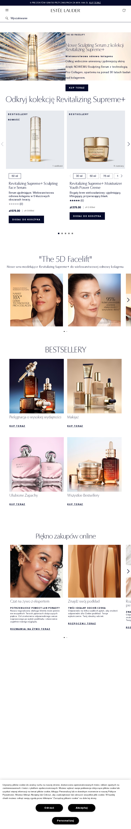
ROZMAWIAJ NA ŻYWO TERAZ (30, 629)
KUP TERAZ (77, 87)
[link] (37, 300)
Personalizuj (65, 820)
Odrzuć (49, 808)
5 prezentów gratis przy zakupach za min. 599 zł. (65, 2)
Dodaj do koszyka (26, 219)
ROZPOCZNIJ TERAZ (82, 623)
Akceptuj (82, 808)
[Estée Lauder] (65, 10)
